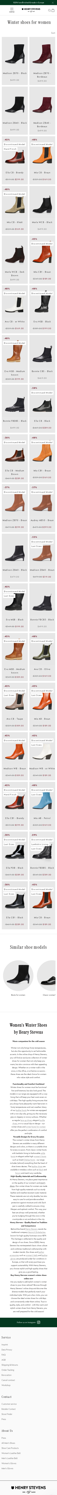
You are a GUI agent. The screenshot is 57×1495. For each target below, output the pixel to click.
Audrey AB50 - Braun (42, 520)
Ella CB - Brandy (15, 172)
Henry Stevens (31, 1229)
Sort (53, 32)
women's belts (32, 1255)
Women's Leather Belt (11, 1453)
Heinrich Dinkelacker (36, 1232)
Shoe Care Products (10, 1448)
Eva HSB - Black (42, 321)
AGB (4, 1359)
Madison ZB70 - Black (15, 73)
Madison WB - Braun (15, 768)
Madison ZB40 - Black (15, 122)
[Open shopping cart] (53, 10)
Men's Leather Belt (10, 1458)
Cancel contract (8, 1380)
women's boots (40, 1156)
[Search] (49, 10)
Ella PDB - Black (14, 867)
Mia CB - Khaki (15, 222)
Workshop (6, 1385)
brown (18, 1173)
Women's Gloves (9, 1463)
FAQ (4, 1354)
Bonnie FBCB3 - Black (42, 619)
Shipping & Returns (10, 1365)
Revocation (6, 1375)
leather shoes (37, 1166)
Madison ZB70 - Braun (15, 520)
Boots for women (18, 995)
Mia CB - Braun (42, 172)
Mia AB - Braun (42, 718)
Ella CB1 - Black (14, 917)
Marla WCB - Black (42, 222)
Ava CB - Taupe (15, 718)
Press (4, 1419)
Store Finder (7, 1414)
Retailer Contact (9, 1409)
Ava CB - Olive (42, 669)
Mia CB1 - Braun (42, 272)
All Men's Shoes (8, 1443)
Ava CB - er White (15, 321)
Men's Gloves (7, 1468)
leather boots (21, 1110)
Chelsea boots (29, 1160)
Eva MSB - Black (15, 619)
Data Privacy (7, 1349)
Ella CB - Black (42, 421)
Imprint (5, 1344)
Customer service (9, 1404)
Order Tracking (8, 1370)
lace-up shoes (26, 1120)
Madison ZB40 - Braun (42, 570)
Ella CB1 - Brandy (14, 818)
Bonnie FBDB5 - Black (15, 421)
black (41, 1169)
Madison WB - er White (42, 768)
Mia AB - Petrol (42, 818)
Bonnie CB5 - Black (42, 371)
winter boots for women (36, 1126)
